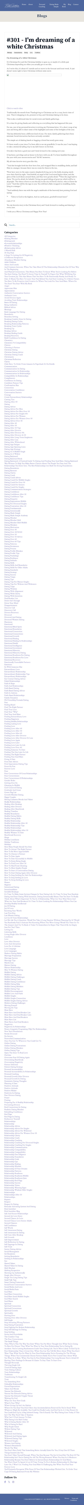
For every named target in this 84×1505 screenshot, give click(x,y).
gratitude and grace (12, 790)
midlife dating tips (12, 989)
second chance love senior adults (18, 1221)
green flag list (10, 792)
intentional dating (11, 887)
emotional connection (13, 631)
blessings (9, 52)
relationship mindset (12, 1166)
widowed (8, 1431)
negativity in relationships (15, 1027)
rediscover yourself (12, 1119)
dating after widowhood (14, 442)
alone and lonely (11, 264)
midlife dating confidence (14, 982)
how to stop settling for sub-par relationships (23, 875)
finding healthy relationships (16, 721)
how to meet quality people (15, 868)
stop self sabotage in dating (15, 1329)
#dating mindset (11, 238)
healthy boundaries (11, 814)
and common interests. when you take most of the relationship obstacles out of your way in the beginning (41, 268)
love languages (10, 951)
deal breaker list (11, 598)
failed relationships (12, 681)
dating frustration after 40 (15, 506)
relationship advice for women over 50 (20, 1133)
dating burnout (10, 470)
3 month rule (9, 250)
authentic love (10, 295)
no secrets (8, 1036)
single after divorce (12, 1275)
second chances (10, 1223)
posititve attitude (11, 1086)
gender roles (9, 780)
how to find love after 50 (15, 863)
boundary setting (11, 317)
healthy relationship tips (14, 825)
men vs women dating (13, 970)
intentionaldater (10, 889)
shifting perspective (12, 1270)
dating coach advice (12, 477)
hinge (6, 837)
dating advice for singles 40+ (16, 414)
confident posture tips (13, 383)
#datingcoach (9, 241)
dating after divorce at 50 (15, 435)
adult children (10, 262)
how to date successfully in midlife (18, 858)
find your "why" (11, 712)
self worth (8, 1228)
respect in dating (11, 1204)
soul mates (8, 1301)
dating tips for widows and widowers (20, 584)
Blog (69, 4)
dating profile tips (11, 553)
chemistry (8, 340)
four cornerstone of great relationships (20, 773)
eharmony (8, 622)
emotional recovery (12, 660)
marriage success (11, 958)
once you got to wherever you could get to (22, 1041)
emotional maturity (12, 650)
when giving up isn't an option (17, 1405)
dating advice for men (13, 409)
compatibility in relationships (16, 376)
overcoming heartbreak (13, 1060)
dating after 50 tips (12, 428)
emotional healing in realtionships (18, 641)
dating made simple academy (16, 515)
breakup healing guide (13, 333)
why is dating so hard (13, 1424)
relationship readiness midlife (16, 1176)
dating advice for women (14, 416)
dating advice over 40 (13, 421)
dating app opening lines (14, 447)
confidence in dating (12, 380)
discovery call (10, 610)
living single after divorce (15, 934)
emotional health (11, 643)
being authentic (10, 305)
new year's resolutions (13, 1031)
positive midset (10, 1090)
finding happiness (11, 719)
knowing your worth (13, 911)
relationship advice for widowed (17, 1131)
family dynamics (11, 698)
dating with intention (13, 596)
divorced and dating (12, 617)
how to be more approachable (16, 851)
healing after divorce (13, 806)
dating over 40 (10, 529)
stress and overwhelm (13, 1334)
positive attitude (11, 1088)
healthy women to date (14, 832)
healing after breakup (13, 804)
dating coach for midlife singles (17, 480)
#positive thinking (11, 246)
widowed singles (11, 1441)
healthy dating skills (12, 818)
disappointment (10, 605)
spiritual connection (12, 1306)
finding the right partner (14, 754)
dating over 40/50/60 (13, 532)
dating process (10, 548)
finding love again (12, 740)
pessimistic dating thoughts (15, 1081)
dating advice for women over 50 (18, 418)
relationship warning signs (15, 1188)
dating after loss (11, 440)
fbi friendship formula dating (16, 700)
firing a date (9, 759)
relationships (9, 1192)
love (31, 52)
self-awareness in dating (14, 1232)
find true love (10, 709)
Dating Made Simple (54, 5)
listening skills (10, 932)
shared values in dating (13, 1266)
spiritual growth (11, 1310)
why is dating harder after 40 (16, 1422)
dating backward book (13, 459)
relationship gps (11, 1161)
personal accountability (13, 1069)
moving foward (10, 1005)
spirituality (8, 1313)
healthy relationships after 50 (16, 830)
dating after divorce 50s (14, 432)
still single (8, 1320)
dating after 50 (10, 425)
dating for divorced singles (15, 504)
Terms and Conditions (74, 1499)
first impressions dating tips (16, 764)
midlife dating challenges (14, 977)
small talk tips (10, 1280)
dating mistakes (10, 525)
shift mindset (9, 1268)
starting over (9, 1315)
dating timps (9, 577)
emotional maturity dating (15, 653)
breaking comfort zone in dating (17, 319)
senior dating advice (12, 1249)
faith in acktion (10, 693)
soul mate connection (13, 1294)
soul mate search (11, 1299)
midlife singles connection (15, 998)
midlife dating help (12, 984)
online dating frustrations (15, 1045)
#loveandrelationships (13, 243)
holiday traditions (11, 842)
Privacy (67, 1498)
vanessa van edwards (12, 1391)
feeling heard (9, 705)
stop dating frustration (13, 1325)
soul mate (8, 1292)
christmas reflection (12, 359)
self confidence (10, 1225)
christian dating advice (13, 352)
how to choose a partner (14, 854)
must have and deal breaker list (17, 1012)
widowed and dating (13, 1434)
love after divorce (12, 941)
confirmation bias (11, 385)
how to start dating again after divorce (20, 873)
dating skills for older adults (16, 567)
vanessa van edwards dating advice (18, 1393)
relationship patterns (12, 1171)
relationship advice (12, 1126)
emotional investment (13, 648)
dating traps (9, 586)
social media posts (11, 1289)
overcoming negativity (13, 1062)
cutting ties (9, 399)
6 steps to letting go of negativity (18, 255)
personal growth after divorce (16, 1076)
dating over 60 (10, 539)
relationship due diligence (15, 1154)
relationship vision (12, 1185)
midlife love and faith (13, 993)
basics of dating (10, 302)
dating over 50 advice (13, 537)
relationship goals (11, 1159)
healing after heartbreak (14, 809)
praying (7, 1100)
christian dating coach (13, 354)
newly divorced (10, 1034)
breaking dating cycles (13, 321)
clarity (7, 361)
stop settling (9, 1332)
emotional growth (11, 636)
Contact (76, 4)
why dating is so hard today (16, 1419)
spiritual (7, 1303)
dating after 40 (10, 423)
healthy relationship (12, 821)
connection (9, 388)
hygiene (7, 885)
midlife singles (10, 996)
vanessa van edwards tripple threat (18, 1396)
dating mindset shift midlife (15, 522)
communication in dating (14, 369)
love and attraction (12, 944)
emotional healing (11, 638)
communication (18, 52)
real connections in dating (15, 1107)
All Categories (9, 236)
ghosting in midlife (12, 785)
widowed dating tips (13, 1438)
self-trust (8, 1247)
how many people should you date (18, 847)
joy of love (9, 908)
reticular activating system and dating (20, 1206)
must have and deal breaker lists (17, 1015)
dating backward (11, 456)
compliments (9, 378)
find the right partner (13, 707)
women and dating (12, 1443)
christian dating (11, 350)
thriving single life (12, 1365)
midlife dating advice (13, 974)
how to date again (12, 856)
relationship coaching (13, 1140)
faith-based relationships (14, 695)
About (30, 4)
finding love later (12, 743)
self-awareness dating (13, 1230)
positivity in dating (12, 1093)
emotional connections (13, 634)
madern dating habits (13, 953)
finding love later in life (14, 745)
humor (7, 882)
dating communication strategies (17, 489)
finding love (9, 726)
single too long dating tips (15, 1277)
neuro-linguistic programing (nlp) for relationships (25, 1029)
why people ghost (11, 1427)
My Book (64, 5)
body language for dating (14, 312)
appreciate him (10, 288)
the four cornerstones (13, 1339)
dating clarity (10, 473)
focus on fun (9, 766)
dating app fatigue (12, 444)
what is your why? (12, 1403)
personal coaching (11, 1074)
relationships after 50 (13, 1195)
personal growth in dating (15, 1079)
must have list (10, 1019)
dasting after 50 (10, 402)
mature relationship (12, 967)
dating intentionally (12, 511)
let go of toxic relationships (16, 918)
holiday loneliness (11, 840)
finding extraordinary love (15, 716)
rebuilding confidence (13, 1112)
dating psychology (11, 556)
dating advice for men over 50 (17, 411)
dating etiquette (11, 499)
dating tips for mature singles (16, 582)
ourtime (7, 1055)
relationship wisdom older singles (18, 1190)
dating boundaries (11, 468)
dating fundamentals (12, 508)
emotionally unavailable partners (17, 662)
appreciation (9, 291)
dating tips (9, 579)
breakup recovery (11, 335)
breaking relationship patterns (16, 324)
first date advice (11, 762)
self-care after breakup (13, 1235)
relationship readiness (13, 1173)
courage (7, 395)
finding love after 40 (13, 728)
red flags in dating (12, 1116)
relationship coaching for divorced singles (21, 1142)
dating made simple (12, 513)
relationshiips (9, 1121)
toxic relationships (12, 1372)
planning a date (10, 1083)
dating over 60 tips (12, 541)
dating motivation (11, 527)
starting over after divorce (15, 1318)
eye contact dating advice (14, 679)
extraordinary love (12, 669)
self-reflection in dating (14, 1242)
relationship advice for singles (16, 1128)
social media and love (13, 1287)
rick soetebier (10, 1209)
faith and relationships (13, 686)
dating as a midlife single (14, 451)
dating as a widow (12, 454)
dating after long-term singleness (18, 437)
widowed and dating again (15, 1436)
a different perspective (13, 257)
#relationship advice (12, 248)
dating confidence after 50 (15, 494)
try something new (12, 1381)
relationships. (9, 1197)
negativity (8, 1024)
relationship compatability (15, 1150)
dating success (10, 575)
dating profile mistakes (13, 551)
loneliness (8, 937)
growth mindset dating (13, 795)
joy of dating (9, 906)
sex (5, 1261)
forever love (9, 769)
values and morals (11, 1389)
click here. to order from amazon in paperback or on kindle (29, 364)
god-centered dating (13, 787)
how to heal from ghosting (15, 866)
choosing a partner (12, 347)
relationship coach (11, 1138)
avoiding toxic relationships (15, 300)
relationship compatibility (14, 1152)
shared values (9, 1263)
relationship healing (12, 1164)
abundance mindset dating (15, 260)
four (6, 771)
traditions (37, 52)
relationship (9, 1124)
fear (6, 702)
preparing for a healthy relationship (19, 1102)
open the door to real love (16, 1053)
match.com (9, 963)
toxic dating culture (12, 1370)
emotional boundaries (13, 629)
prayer (7, 1098)
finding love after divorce (15, 735)
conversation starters (13, 392)
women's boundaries (12, 1445)
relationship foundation (14, 1157)
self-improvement (11, 1240)
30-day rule (9, 253)
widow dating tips (12, 1429)
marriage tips (9, 960)
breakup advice (10, 331)
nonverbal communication (15, 1038)
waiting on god (11, 1398)
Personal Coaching (42, 5)
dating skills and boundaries (15, 565)
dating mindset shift (12, 520)
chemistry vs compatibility (15, 343)
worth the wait (11, 1448)
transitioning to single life (15, 1377)
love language (10, 948)
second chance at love (13, 1218)
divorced (8, 615)
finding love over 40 (13, 747)
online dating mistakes (13, 1048)
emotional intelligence (13, 646)
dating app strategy (12, 449)
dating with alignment (13, 591)
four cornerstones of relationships (18, 778)
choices (7, 345)
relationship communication (15, 1147)
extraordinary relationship (15, 672)
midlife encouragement (13, 991)
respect (7, 1202)
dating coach (9, 475)
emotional (8, 624)
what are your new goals (14, 1400)
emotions (8, 664)
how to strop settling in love (16, 880)
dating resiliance (11, 558)
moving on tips (11, 1008)
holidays (7, 844)
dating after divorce (12, 430)
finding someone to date (14, 750)
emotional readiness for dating (17, 655)
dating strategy (10, 572)
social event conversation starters (18, 1285)
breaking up (9, 328)
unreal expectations (12, 1386)
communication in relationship (17, 371)
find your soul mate (12, 714)
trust (6, 1379)
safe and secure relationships (16, 1213)
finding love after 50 (13, 731)
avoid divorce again (12, 298)
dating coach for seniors (14, 485)
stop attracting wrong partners (17, 1322)
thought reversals (11, 1363)
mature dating (10, 965)
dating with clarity (12, 593)
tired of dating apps (12, 1367)
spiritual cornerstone (13, 1308)
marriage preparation (12, 955)
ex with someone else (13, 667)
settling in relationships (14, 1258)
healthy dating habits (12, 816)
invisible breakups (11, 892)
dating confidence (11, 492)
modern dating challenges (14, 1003)
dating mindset (10, 518)
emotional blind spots (13, 627)
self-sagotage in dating (13, 1244)
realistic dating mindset (14, 1109)
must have (8, 1010)
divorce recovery (11, 612)
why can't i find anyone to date (17, 1417)
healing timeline (11, 811)
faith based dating (11, 688)
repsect (7, 1199)
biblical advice (10, 307)
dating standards (11, 570)
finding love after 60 (13, 733)
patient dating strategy (13, 1067)
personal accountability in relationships (20, 1071)
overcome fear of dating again (17, 1057)
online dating (10, 1043)
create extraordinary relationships (18, 397)
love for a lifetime (12, 946)
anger (6, 286)
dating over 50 (10, 534)
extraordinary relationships (15, 676)
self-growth (9, 1237)
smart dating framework (14, 1282)
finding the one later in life (16, 752)
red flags (8, 1114)
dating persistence (11, 546)
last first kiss (9, 913)
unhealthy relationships (13, 1384)
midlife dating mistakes (13, 986)
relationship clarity (12, 1135)
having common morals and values (18, 799)
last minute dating (12, 915)
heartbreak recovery (12, 835)
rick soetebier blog (12, 1211)
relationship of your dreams (15, 1169)
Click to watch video (15, 108)
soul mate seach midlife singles (16, 1296)
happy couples (10, 797)
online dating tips (12, 1050)
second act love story (13, 1216)
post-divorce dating (12, 1095)
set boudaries (9, 1254)
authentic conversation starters (17, 293)
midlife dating (10, 972)
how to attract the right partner (18, 849)
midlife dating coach (12, 979)
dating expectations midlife (15, 501)
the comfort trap (11, 1337)
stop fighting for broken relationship (19, 1327)
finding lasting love (12, 724)
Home (24, 4)
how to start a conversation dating (19, 870)
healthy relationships (12, 828)
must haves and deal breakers (16, 1022)
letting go (8, 930)
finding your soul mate (13, 757)
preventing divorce (12, 1105)
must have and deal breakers (16, 1017)
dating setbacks (10, 560)
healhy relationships (12, 802)
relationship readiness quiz (15, 1178)
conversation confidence (14, 390)
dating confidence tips (13, 496)
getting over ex (10, 783)
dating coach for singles (14, 487)
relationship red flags (13, 1180)
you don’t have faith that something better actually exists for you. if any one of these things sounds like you (39, 1451)
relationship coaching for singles (17, 1145)
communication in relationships (17, 373)
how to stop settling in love (16, 877)
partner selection (11, 1064)
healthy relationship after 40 (15, 823)
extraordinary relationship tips (17, 674)
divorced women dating (14, 619)
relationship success (12, 1183)
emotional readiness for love (16, 657)
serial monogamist (11, 1251)
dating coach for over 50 (14, 482)
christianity (9, 357)
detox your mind (11, 603)
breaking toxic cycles (13, 326)
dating (26, 52)
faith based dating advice (14, 690)
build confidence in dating (15, 338)
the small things (11, 1341)
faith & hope (9, 683)
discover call (9, 608)
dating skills (9, 563)
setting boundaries (11, 1256)
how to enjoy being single (15, 861)
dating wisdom (10, 589)
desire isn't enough (12, 601)
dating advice (10, 407)
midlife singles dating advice (16, 1001)
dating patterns (10, 544)
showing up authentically (14, 1273)
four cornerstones (11, 776)
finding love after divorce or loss (18, 738)
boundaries (8, 314)
